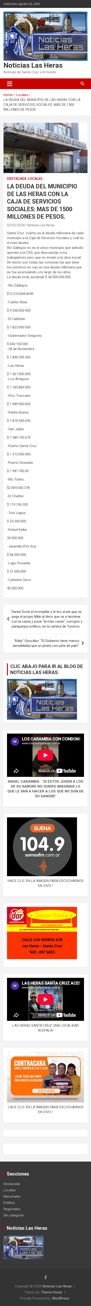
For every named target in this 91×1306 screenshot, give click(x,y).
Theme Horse (51, 1292)
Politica (9, 1203)
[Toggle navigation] (10, 83)
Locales (35, 178)
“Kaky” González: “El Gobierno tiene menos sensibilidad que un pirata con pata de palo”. (46, 643)
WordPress (60, 1298)
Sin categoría (14, 1215)
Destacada (16, 178)
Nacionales (12, 1196)
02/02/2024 (16, 225)
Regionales (12, 1209)
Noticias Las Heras (33, 65)
